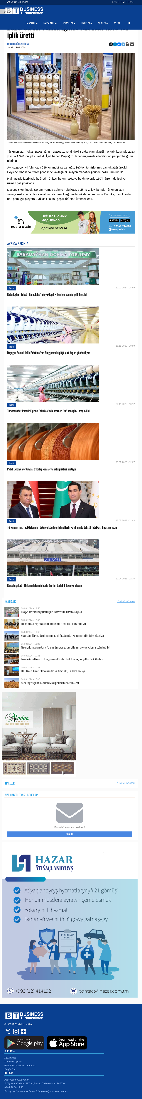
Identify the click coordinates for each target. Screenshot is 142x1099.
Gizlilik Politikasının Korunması (19, 1065)
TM (123, 2)
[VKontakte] (119, 44)
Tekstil (11, 288)
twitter (8, 1031)
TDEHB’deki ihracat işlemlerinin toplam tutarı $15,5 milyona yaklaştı (53, 671)
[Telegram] (123, 44)
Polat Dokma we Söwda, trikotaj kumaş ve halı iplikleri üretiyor (41, 469)
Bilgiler (102, 23)
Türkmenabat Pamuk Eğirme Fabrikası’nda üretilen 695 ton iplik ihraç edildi (48, 411)
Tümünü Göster (126, 601)
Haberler (10, 601)
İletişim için (10, 1069)
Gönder (69, 834)
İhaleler (9, 783)
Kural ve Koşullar (13, 1061)
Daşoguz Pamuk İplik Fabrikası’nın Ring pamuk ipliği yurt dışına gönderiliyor (48, 353)
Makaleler (49, 23)
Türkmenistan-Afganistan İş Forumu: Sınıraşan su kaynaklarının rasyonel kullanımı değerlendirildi (65, 647)
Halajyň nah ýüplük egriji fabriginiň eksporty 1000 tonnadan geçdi (51, 612)
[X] (111, 44)
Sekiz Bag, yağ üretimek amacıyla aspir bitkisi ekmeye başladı (50, 683)
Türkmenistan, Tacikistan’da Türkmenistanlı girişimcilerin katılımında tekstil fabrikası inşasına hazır (62, 527)
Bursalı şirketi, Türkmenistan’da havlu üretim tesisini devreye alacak (44, 585)
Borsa (117, 23)
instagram (15, 1031)
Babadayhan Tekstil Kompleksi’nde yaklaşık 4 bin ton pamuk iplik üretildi (47, 294)
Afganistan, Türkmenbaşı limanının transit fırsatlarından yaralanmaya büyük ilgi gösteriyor (62, 635)
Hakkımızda (10, 1058)
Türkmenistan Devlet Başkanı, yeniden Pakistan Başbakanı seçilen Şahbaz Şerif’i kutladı (62, 659)
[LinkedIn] (115, 44)
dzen (23, 1031)
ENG (114, 2)
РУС (131, 2)
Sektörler (67, 23)
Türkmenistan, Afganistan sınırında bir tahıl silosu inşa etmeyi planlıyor (53, 624)
